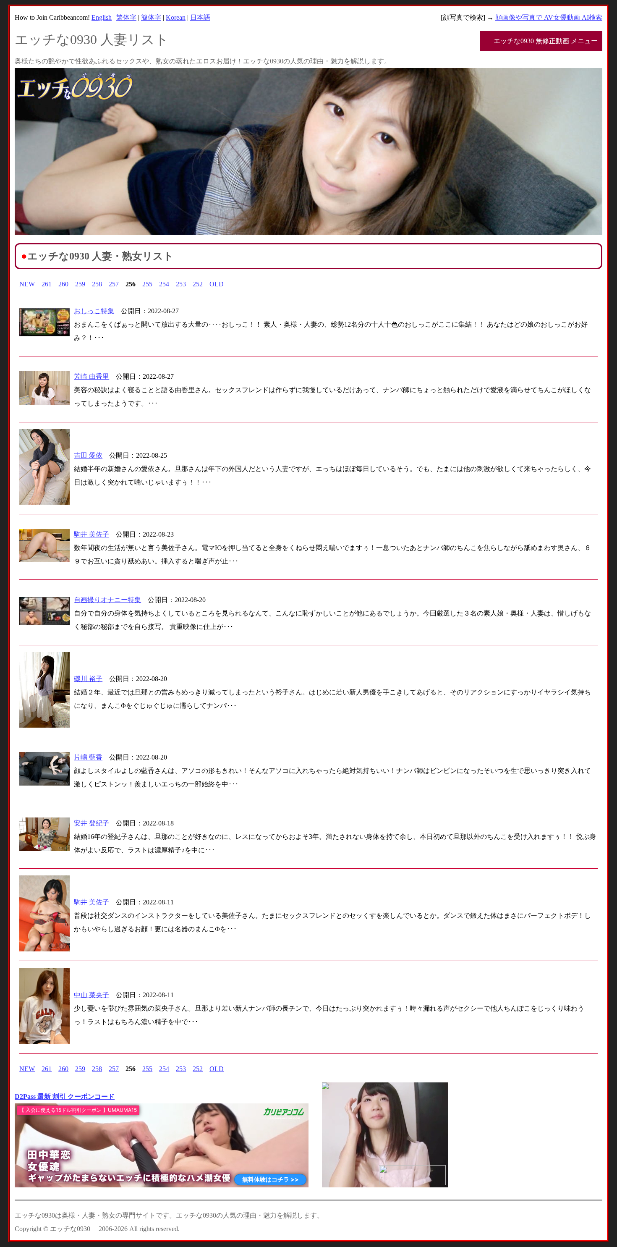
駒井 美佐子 (91, 534)
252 (198, 284)
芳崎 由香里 (91, 376)
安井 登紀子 (91, 823)
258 (97, 284)
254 (164, 284)
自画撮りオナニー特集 (107, 599)
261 (47, 284)
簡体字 (151, 17)
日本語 (200, 17)
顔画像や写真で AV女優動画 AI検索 (548, 17)
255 (147, 284)
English (102, 17)
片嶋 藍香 (88, 757)
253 (181, 284)
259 (80, 284)
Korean (176, 17)
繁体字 (126, 17)
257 (114, 284)
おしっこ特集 (94, 310)
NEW (27, 284)
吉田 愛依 (88, 455)
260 (63, 284)
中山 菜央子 (91, 994)
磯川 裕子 (88, 678)
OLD (216, 284)
